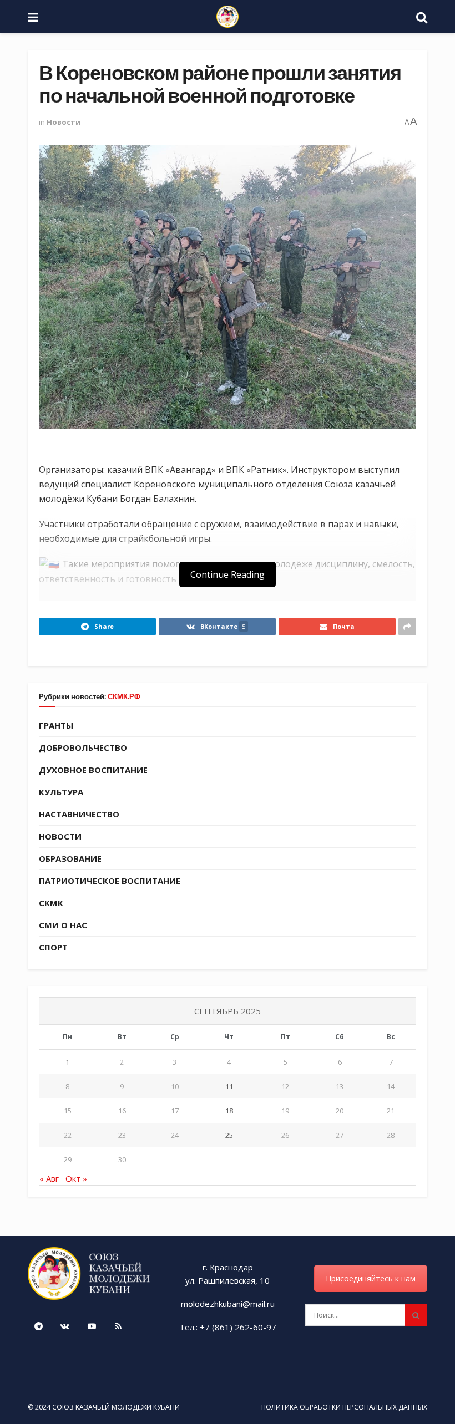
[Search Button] (416, 1315)
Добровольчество (83, 747)
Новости (63, 122)
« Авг (49, 1178)
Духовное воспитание (93, 769)
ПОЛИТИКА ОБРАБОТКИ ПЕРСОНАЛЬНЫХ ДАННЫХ (344, 1407)
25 (229, 1135)
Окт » (76, 1178)
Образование (70, 858)
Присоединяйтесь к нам (371, 1278)
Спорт (53, 947)
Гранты (56, 725)
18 (229, 1111)
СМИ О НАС (63, 924)
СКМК (51, 902)
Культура (61, 791)
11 (229, 1086)
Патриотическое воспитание (109, 880)
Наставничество (79, 814)
